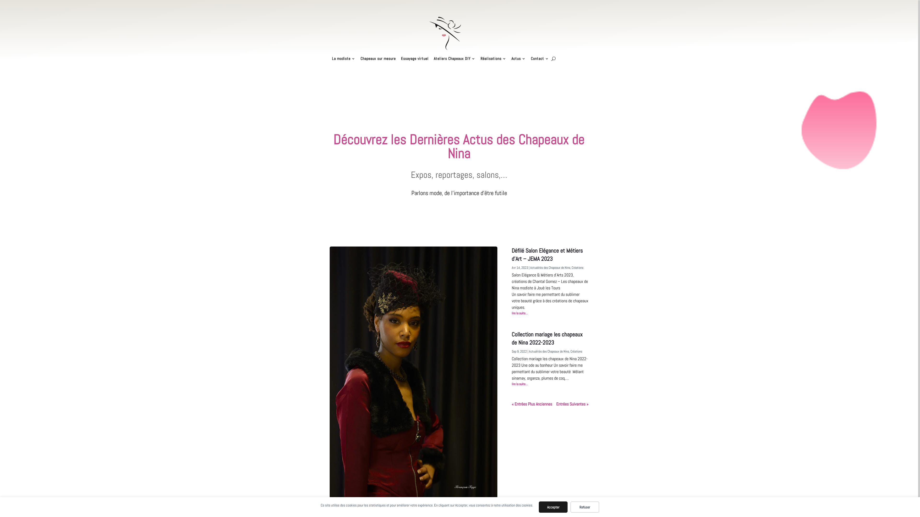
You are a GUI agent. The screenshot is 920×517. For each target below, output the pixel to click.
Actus (516, 58)
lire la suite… (520, 313)
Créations (577, 267)
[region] (460, 258)
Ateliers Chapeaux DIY (452, 58)
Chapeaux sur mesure (378, 58)
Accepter (553, 507)
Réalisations (491, 58)
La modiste (341, 58)
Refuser (585, 507)
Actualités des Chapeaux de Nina (550, 267)
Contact (537, 58)
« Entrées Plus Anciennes (532, 404)
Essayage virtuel (415, 58)
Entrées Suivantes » (572, 404)
